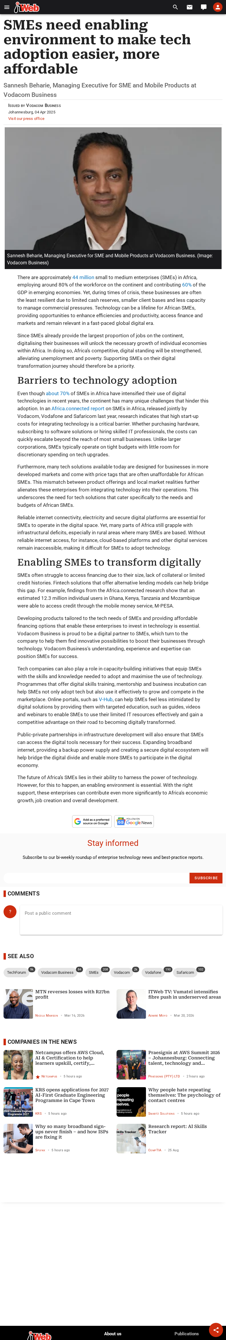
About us (113, 1333)
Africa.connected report (77, 408)
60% (187, 285)
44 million (83, 277)
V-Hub (106, 699)
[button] (7, 7)
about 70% (58, 393)
